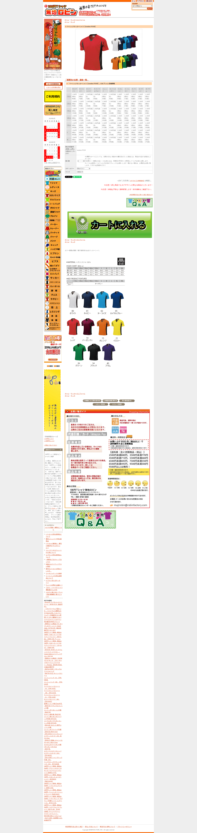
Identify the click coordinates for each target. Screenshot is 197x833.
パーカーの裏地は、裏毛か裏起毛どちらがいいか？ (54, 546)
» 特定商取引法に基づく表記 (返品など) (141, 194)
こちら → (54, 508)
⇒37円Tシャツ (49, 439)
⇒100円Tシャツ (49, 441)
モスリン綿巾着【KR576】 (52, 714)
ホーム (67, 20)
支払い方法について (91, 826)
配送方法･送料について (107, 826)
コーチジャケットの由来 (54, 573)
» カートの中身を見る (53, 87)
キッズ (73, 22)
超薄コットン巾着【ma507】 (53, 703)
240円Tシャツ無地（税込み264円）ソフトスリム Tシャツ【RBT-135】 (53, 786)
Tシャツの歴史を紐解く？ (54, 585)
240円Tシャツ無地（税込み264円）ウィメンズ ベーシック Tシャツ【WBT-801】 (53, 792)
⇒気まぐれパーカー (50, 445)
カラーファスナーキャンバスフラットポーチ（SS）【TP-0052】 (52, 753)
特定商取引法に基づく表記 (74, 826)
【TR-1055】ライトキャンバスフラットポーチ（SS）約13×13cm (53, 736)
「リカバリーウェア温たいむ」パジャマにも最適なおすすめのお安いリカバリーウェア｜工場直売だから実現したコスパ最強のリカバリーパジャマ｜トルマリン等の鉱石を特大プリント (52, 615)
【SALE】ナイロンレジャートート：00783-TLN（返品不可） (53, 604)
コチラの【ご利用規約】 (137, 180)
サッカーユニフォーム (78, 20)
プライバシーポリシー (124, 826)
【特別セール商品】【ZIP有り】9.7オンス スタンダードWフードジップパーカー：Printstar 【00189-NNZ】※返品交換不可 (53, 663)
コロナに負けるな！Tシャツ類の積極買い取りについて (54, 594)
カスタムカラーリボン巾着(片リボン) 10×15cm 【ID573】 (52, 747)
